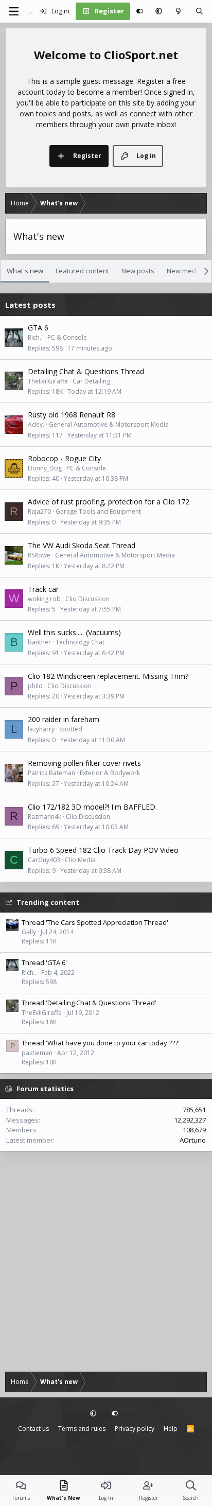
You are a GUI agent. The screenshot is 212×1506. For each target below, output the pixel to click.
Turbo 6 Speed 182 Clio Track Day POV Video (103, 850)
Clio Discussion (87, 598)
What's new (25, 270)
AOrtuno (193, 1140)
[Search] (199, 11)
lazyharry (41, 729)
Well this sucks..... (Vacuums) (74, 632)
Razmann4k (44, 816)
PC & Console (67, 337)
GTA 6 (38, 327)
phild (35, 685)
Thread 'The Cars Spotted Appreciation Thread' (95, 922)
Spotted (70, 729)
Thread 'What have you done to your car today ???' (101, 1042)
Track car (43, 589)
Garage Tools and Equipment (98, 511)
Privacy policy (134, 1428)
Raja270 (39, 511)
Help (171, 1428)
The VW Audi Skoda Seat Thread (81, 545)
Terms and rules (81, 1428)
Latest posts (30, 305)
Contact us (33, 1428)
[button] (158, 11)
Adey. (36, 424)
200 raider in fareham (63, 719)
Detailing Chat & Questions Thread (86, 371)
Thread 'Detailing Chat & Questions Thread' (89, 1002)
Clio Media (80, 859)
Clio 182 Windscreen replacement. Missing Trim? (108, 676)
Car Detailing (91, 381)
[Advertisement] (106, 1263)
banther (39, 642)
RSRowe (39, 555)
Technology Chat (80, 642)
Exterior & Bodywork (110, 772)
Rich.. (35, 337)
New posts (137, 270)
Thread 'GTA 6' (44, 962)
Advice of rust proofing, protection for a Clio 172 (108, 501)
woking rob (44, 598)
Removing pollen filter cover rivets (84, 763)
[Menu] (13, 11)
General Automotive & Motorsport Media (109, 424)
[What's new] (178, 11)
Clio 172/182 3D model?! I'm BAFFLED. (92, 807)
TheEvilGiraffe (48, 381)
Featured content (82, 270)
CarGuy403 (44, 859)
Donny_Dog (45, 468)
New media (184, 270)
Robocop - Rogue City (64, 458)
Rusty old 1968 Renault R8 (71, 414)
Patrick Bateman (51, 772)
